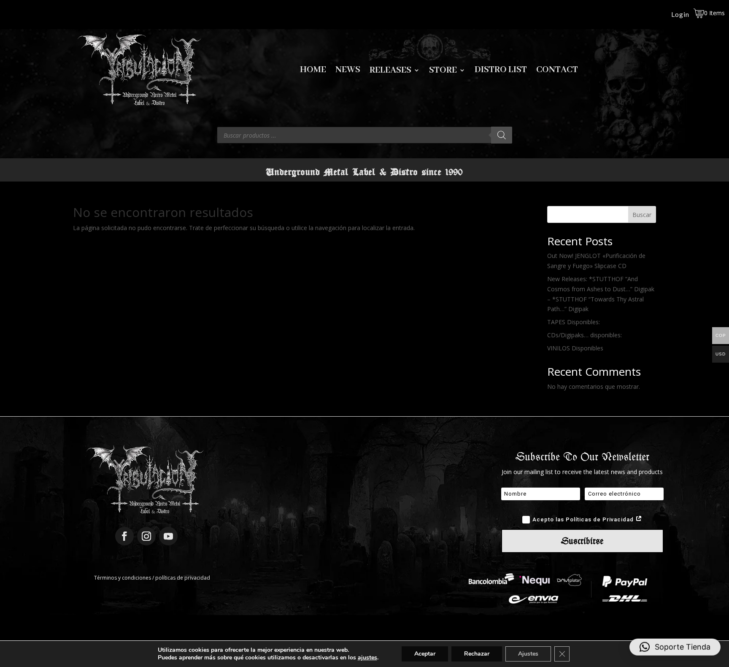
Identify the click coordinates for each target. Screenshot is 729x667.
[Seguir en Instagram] (146, 536)
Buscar (641, 215)
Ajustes (528, 654)
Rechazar (476, 654)
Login (680, 14)
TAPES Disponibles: (573, 322)
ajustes (367, 658)
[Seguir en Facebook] (124, 536)
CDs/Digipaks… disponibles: (584, 335)
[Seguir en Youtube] (168, 536)
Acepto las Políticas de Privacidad (583, 519)
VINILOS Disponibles (575, 348)
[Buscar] (501, 135)
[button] (675, 648)
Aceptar (424, 654)
